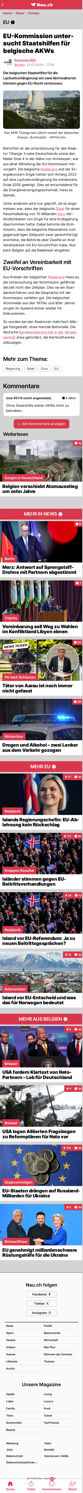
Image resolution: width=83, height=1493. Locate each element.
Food (47, 1408)
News (20, 13)
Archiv (10, 1368)
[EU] (41, 22)
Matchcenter (52, 1333)
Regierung (49, 169)
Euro (61, 214)
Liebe (9, 1401)
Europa (34, 13)
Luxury (48, 1401)
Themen (49, 1361)
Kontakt (49, 1449)
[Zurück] (2, 4)
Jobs (9, 1449)
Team (47, 1443)
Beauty (10, 1429)
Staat (60, 209)
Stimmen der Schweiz (58, 1354)
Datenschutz (14, 1456)
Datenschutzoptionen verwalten (23, 1462)
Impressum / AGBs (56, 1456)
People (10, 1340)
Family (10, 1408)
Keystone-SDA (25, 60)
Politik (48, 1325)
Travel (48, 1415)
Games (10, 1354)
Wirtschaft (51, 1340)
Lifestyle (11, 1361)
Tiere (9, 1415)
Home (7, 13)
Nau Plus (49, 1347)
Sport (10, 1333)
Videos (10, 1347)
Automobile (14, 1422)
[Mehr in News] (41, 514)
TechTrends (51, 1422)
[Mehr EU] (41, 766)
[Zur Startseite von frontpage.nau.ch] (42, 5)
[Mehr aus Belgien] (41, 1019)
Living (48, 1394)
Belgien (19, 65)
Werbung (12, 1443)
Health (10, 1394)
